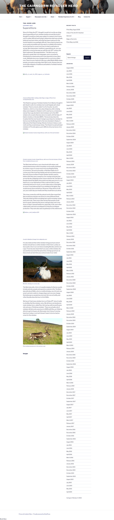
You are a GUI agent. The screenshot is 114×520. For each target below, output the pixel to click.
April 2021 (69, 267)
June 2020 (69, 298)
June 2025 (69, 111)
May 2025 (69, 114)
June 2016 (69, 448)
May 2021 (69, 264)
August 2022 (70, 217)
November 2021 (71, 245)
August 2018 (70, 367)
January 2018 (70, 389)
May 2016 (69, 451)
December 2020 (71, 280)
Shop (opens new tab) (40, 17)
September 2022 (71, 214)
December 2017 (71, 392)
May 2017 (69, 414)
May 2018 (69, 376)
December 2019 (71, 317)
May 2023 (69, 189)
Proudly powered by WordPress (41, 514)
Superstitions (29, 28)
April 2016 (69, 454)
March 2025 (70, 120)
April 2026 (69, 80)
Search (69, 54)
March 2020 (70, 308)
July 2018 (69, 370)
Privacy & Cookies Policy (25, 514)
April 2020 (69, 304)
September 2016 (71, 439)
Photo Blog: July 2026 (72, 42)
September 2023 (71, 177)
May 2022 (69, 227)
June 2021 (69, 261)
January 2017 (70, 426)
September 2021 (71, 251)
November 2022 (71, 208)
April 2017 (69, 417)
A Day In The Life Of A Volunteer (75, 32)
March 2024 (70, 158)
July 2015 (69, 482)
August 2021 (70, 255)
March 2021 (70, 270)
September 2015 (71, 476)
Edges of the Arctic (72, 39)
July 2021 (69, 258)
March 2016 (70, 457)
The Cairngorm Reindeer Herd (48, 6)
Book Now (3, 519)
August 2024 (70, 142)
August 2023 (70, 180)
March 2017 (70, 420)
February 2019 (70, 348)
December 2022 (71, 205)
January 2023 (70, 202)
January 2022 (70, 239)
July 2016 (69, 445)
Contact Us (87, 17)
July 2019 (69, 333)
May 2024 (69, 152)
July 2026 (69, 71)
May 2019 (69, 339)
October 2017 (70, 398)
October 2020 (70, 286)
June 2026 (69, 74)
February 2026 (70, 86)
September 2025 (71, 102)
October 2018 (70, 361)
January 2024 (70, 164)
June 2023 (69, 186)
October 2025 (70, 99)
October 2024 (70, 136)
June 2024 (69, 149)
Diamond (69, 36)
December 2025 (71, 92)
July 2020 (69, 295)
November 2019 (71, 320)
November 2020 (71, 283)
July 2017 (69, 407)
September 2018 (71, 364)
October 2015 (70, 473)
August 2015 (70, 479)
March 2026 (70, 83)
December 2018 (71, 354)
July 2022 (69, 220)
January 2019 (70, 351)
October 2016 (70, 435)
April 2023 (69, 192)
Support (28, 17)
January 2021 (70, 276)
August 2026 (70, 68)
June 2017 (69, 411)
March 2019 (70, 345)
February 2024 (70, 161)
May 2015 (69, 488)
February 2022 (70, 236)
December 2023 (71, 167)
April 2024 (69, 155)
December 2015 (71, 467)
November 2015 (71, 470)
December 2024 (71, 130)
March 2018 (70, 382)
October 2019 (70, 323)
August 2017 (70, 404)
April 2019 (69, 342)
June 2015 (69, 485)
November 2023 (71, 170)
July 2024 (69, 145)
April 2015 (69, 492)
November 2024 (71, 133)
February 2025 (70, 124)
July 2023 (69, 183)
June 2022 (69, 223)
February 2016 (70, 460)
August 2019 (70, 329)
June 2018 (69, 373)
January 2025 (70, 127)
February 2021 (70, 273)
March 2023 (70, 195)
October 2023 (70, 174)
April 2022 (69, 230)
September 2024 (71, 139)
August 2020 (70, 292)
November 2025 (71, 96)
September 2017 (71, 401)
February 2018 (70, 385)
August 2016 (70, 442)
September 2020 (71, 289)
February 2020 (70, 311)
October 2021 (70, 248)
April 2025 (69, 117)
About (52, 17)
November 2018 (71, 357)
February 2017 (70, 423)
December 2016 (71, 429)
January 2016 (70, 463)
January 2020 (70, 314)
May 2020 (69, 301)
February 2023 (70, 198)
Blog (79, 17)
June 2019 (69, 336)
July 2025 (69, 108)
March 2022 (70, 233)
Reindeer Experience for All (66, 17)
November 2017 (71, 395)
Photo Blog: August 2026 (73, 29)
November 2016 (71, 432)
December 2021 (71, 242)
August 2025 (70, 105)
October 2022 (70, 211)
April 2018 (69, 379)
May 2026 (69, 77)
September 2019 (71, 326)
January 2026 (70, 89)
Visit (20, 17)
